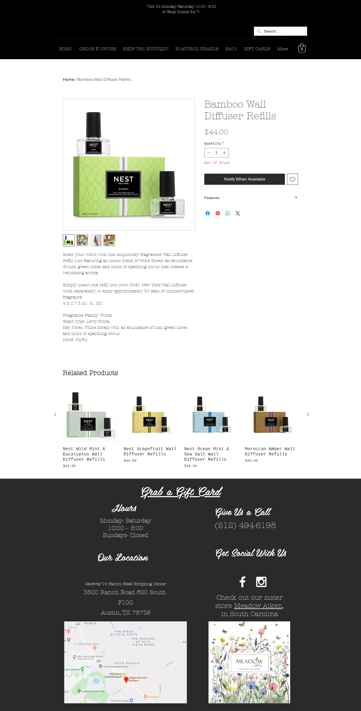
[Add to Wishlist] (292, 179)
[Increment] (225, 152)
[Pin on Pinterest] (218, 213)
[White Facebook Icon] (242, 582)
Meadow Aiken (258, 606)
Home (68, 79)
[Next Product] (308, 414)
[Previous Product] (55, 414)
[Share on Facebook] (208, 213)
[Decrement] (208, 152)
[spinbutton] (216, 152)
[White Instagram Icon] (261, 582)
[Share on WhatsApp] (228, 213)
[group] (181, 431)
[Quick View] (90, 414)
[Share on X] (238, 213)
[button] (302, 48)
